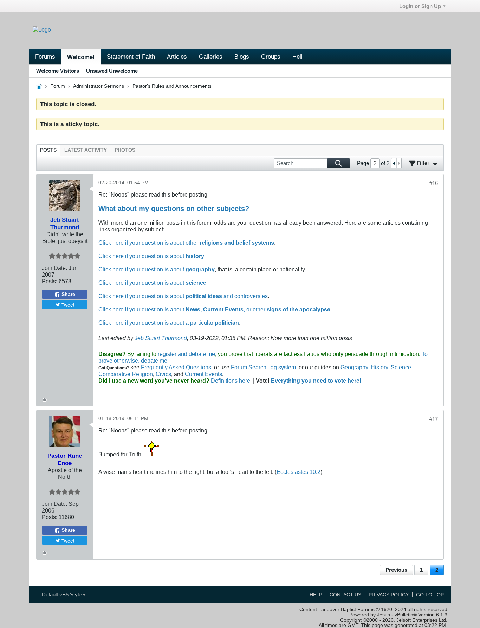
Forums (45, 56)
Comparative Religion (125, 374)
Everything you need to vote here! (316, 380)
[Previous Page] (393, 163)
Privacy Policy (389, 594)
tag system (282, 367)
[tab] (48, 150)
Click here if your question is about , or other (215, 309)
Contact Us (345, 594)
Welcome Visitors (57, 71)
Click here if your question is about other (186, 242)
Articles (177, 56)
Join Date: (54, 268)
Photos (125, 150)
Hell (297, 56)
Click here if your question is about (151, 256)
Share (68, 294)
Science (401, 367)
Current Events (203, 374)
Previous (396, 570)
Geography (354, 367)
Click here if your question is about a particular (168, 322)
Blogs (241, 56)
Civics (163, 374)
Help (316, 594)
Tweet (67, 304)
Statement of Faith (131, 56)
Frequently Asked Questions (176, 367)
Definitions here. (230, 380)
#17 (433, 419)
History (379, 367)
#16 (433, 183)
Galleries (210, 56)
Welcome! (81, 56)
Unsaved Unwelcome (112, 71)
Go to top (430, 594)
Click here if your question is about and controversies (183, 296)
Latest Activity (85, 150)
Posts (48, 150)
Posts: (49, 281)
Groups (270, 56)
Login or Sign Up (420, 6)
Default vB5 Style (62, 594)
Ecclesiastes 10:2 (298, 472)
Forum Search (248, 367)
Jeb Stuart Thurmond (161, 338)
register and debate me (186, 354)
